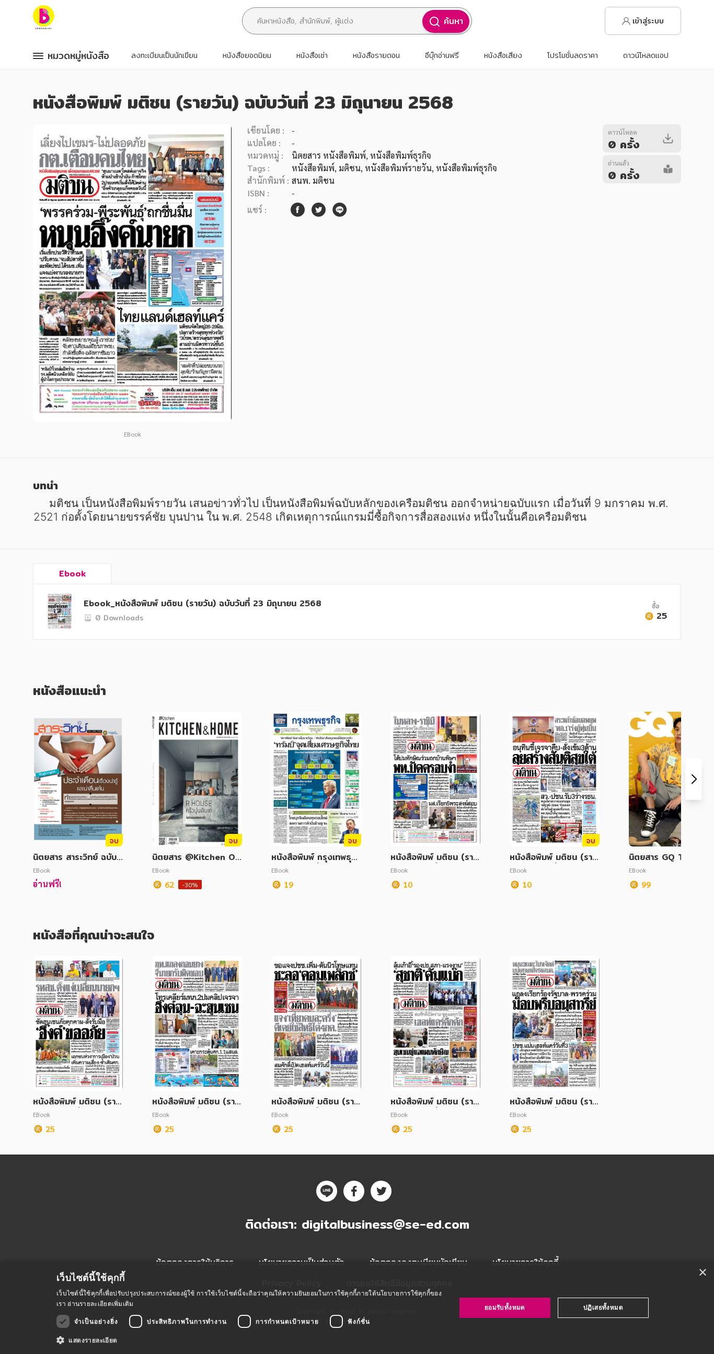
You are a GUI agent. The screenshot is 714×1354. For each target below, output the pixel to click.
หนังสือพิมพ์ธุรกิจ (466, 167)
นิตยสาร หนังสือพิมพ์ (329, 155)
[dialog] (357, 1308)
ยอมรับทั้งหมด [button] (505, 1307)
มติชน (350, 167)
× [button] (702, 1273)
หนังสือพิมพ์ (313, 167)
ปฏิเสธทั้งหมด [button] (603, 1307)
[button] (250, 1340)
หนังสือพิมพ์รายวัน (398, 167)
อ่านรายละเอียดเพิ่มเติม (100, 1303)
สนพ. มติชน (313, 180)
